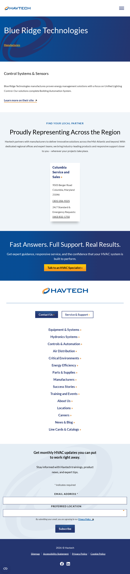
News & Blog (64, 422)
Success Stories (64, 386)
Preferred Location (66, 506)
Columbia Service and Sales (60, 172)
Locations (64, 408)
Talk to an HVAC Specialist (64, 267)
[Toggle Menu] (121, 8)
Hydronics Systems (64, 337)
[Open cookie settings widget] (5, 568)
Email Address (66, 493)
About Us (64, 401)
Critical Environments (64, 358)
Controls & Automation (64, 344)
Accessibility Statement (56, 553)
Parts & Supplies (63, 372)
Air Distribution (64, 351)
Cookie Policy (98, 553)
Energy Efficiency (64, 365)
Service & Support (76, 314)
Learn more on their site (19, 100)
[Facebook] (62, 564)
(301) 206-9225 (61, 200)
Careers (63, 415)
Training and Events (64, 394)
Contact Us (46, 314)
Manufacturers (12, 45)
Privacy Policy (84, 519)
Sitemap (35, 553)
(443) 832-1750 (61, 216)
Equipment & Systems (64, 329)
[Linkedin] (68, 564)
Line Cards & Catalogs (64, 429)
